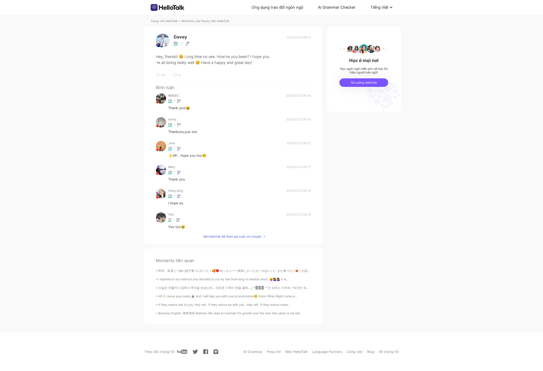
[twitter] (195, 352)
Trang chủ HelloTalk (165, 21)
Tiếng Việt (379, 7)
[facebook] (205, 351)
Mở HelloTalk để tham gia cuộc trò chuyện (232, 236)
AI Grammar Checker (336, 7)
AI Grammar (252, 352)
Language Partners (327, 352)
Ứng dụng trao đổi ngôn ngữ (277, 7)
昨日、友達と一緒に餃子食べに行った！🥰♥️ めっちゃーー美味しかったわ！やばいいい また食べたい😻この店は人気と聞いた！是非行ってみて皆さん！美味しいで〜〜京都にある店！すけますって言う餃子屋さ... (301, 270)
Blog (370, 352)
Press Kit (274, 352)
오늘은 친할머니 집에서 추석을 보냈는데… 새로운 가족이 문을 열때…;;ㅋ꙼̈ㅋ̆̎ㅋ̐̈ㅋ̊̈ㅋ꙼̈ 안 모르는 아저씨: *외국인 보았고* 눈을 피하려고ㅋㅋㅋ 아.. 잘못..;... (259, 287)
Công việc (355, 352)
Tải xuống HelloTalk (363, 82)
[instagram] (215, 351)
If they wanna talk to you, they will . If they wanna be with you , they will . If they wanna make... (224, 304)
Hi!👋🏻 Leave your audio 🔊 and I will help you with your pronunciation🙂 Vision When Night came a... (227, 296)
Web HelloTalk (296, 352)
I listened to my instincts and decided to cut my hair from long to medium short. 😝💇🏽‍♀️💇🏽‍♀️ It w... (223, 279)
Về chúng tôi (389, 352)
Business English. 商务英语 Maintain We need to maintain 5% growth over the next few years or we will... (230, 313)
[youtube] (182, 352)
